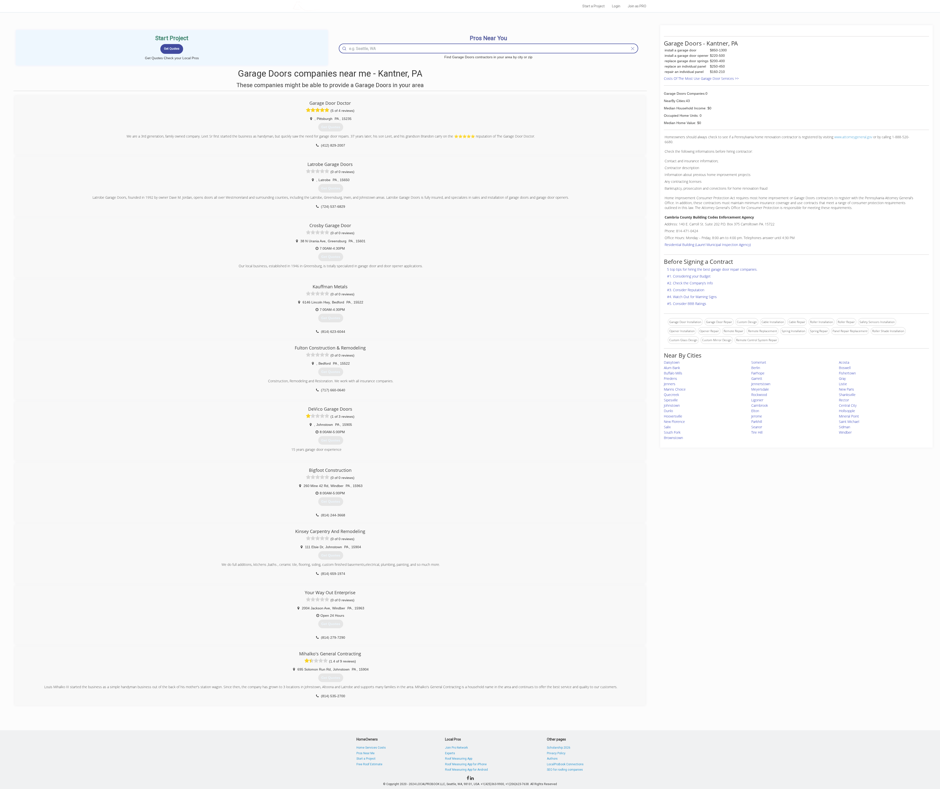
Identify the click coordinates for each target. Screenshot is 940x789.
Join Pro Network (456, 747)
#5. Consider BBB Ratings (686, 303)
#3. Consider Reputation (685, 290)
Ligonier (757, 400)
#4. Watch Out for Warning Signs (692, 296)
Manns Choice (675, 389)
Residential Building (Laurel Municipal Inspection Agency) (708, 244)
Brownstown (673, 437)
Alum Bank (672, 367)
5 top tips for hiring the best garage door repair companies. (712, 269)
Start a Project (593, 6)
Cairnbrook (759, 405)
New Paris (846, 389)
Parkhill (756, 421)
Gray (842, 378)
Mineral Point (849, 416)
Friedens (670, 378)
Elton (755, 410)
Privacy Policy (556, 753)
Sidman (844, 427)
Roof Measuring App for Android (466, 769)
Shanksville (847, 394)
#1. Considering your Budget (689, 276)
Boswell (845, 367)
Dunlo (668, 410)
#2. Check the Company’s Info (690, 283)
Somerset (758, 362)
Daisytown (672, 362)
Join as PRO (637, 6)
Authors (552, 758)
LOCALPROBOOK (321, 6)
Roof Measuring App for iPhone (466, 764)
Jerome (756, 416)
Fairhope (757, 373)
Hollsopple (847, 410)
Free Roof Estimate (369, 764)
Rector (844, 400)
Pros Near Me (365, 753)
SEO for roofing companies (565, 769)
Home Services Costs (371, 747)
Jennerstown (760, 384)
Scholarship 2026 (558, 747)
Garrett (756, 378)
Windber (845, 432)
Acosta (844, 362)
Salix (667, 427)
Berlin (755, 367)
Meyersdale (760, 389)
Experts (450, 753)
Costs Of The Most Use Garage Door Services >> (701, 78)
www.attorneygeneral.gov (853, 137)
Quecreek (671, 394)
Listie (843, 384)
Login (616, 6)
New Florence (674, 421)
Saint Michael (849, 421)
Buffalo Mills (673, 373)
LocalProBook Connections (565, 764)
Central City (848, 405)
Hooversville (673, 416)
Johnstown (672, 405)
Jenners (669, 384)
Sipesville (671, 400)
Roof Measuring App (458, 758)
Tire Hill (757, 432)
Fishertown (847, 373)
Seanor (756, 427)
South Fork (672, 432)
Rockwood (759, 394)
